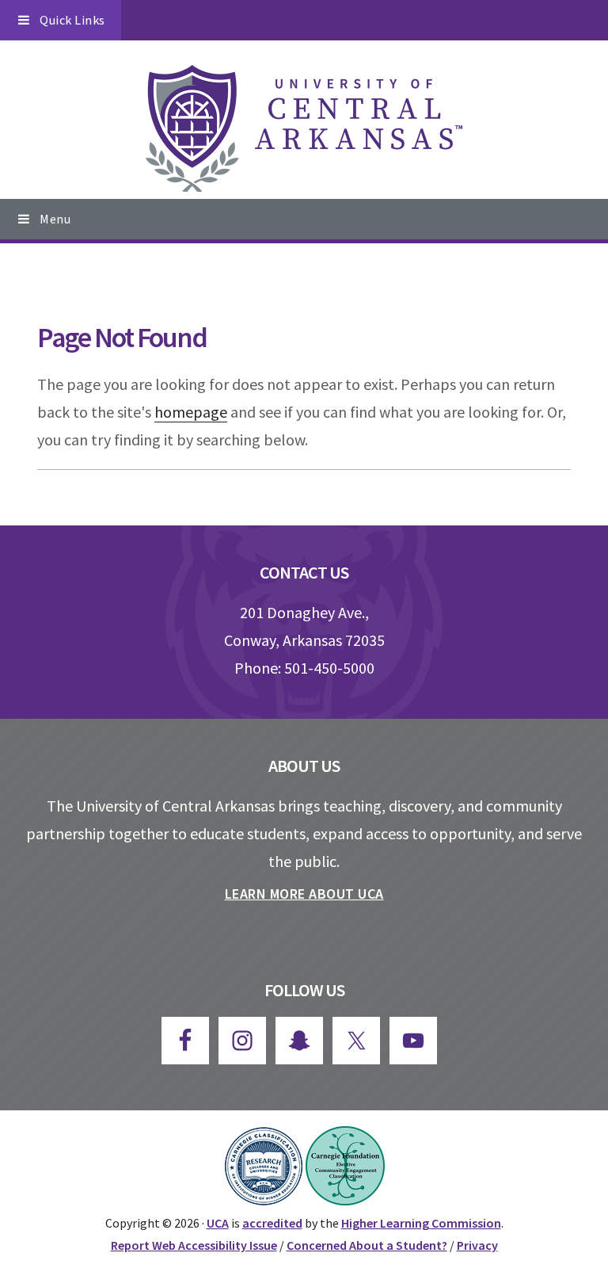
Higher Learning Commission (421, 1223)
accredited (272, 1223)
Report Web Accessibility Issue (194, 1245)
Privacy (477, 1245)
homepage (190, 412)
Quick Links (72, 20)
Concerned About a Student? (367, 1245)
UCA (218, 1223)
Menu (55, 219)
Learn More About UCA (304, 893)
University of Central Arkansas (304, 128)
